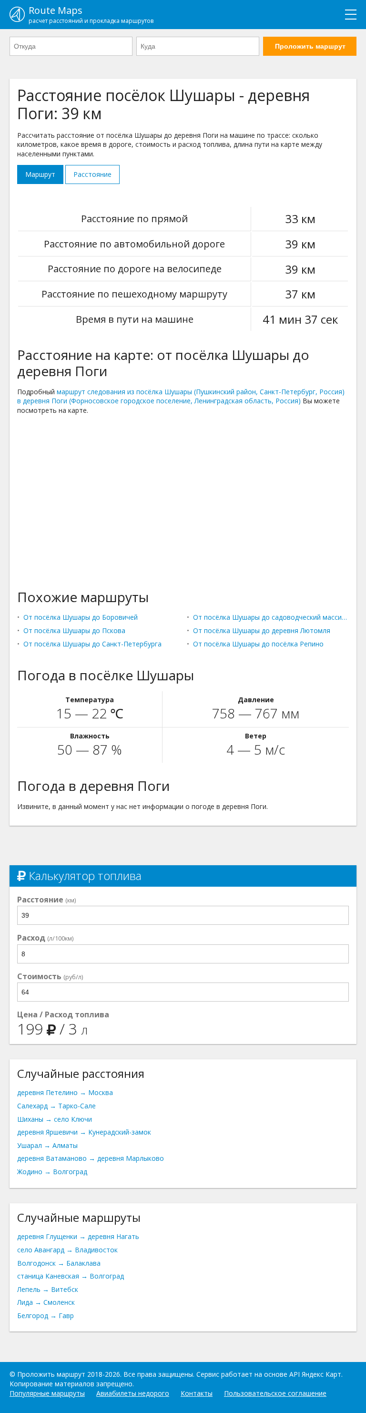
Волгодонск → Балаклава (59, 1263)
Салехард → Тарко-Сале (56, 1105)
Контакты (197, 1393)
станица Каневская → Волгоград (70, 1275)
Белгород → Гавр (45, 1315)
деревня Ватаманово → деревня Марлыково (90, 1158)
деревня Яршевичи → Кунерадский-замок (84, 1132)
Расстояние (92, 174)
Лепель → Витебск (47, 1289)
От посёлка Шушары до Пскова (74, 630)
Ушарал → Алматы (47, 1145)
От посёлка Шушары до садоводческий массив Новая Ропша (271, 617)
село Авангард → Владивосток (67, 1249)
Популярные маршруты (47, 1393)
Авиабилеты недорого (132, 1393)
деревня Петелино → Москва (65, 1092)
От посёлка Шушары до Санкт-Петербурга (92, 643)
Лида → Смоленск (46, 1302)
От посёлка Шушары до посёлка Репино (258, 643)
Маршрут (40, 174)
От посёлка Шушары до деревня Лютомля (261, 630)
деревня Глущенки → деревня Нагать (78, 1236)
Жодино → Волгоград (52, 1171)
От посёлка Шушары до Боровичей (80, 617)
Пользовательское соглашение (275, 1393)
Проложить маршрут (310, 46)
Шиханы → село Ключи (54, 1119)
